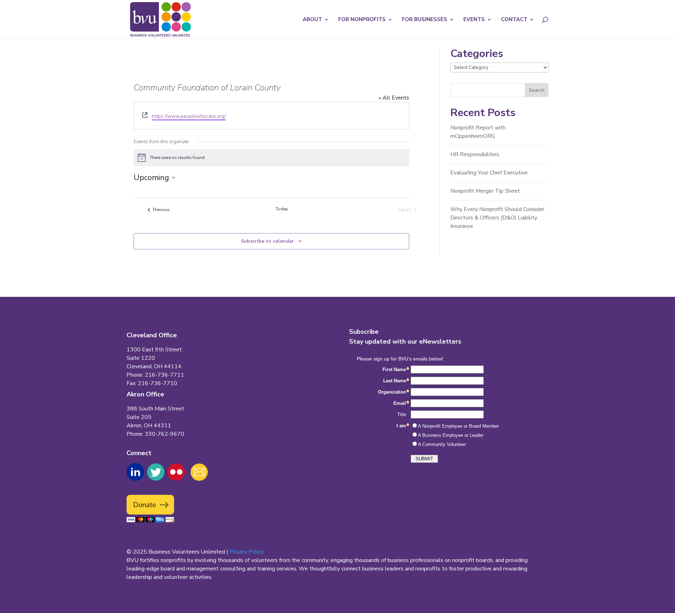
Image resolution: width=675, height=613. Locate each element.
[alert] (272, 157)
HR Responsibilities (474, 154)
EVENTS (474, 20)
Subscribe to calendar (267, 241)
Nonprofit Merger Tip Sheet (485, 191)
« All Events (394, 98)
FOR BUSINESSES (424, 20)
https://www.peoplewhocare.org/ (189, 116)
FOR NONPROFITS (362, 20)
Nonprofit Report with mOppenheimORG (478, 132)
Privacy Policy (247, 552)
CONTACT (514, 20)
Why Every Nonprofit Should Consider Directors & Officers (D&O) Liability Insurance (497, 217)
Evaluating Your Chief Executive (489, 173)
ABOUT (312, 20)
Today (282, 209)
